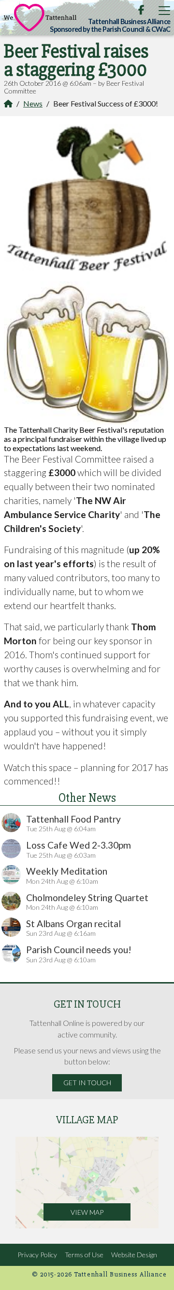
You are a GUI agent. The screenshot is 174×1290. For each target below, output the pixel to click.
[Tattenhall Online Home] (40, 17)
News (33, 103)
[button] (164, 10)
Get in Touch (87, 1082)
